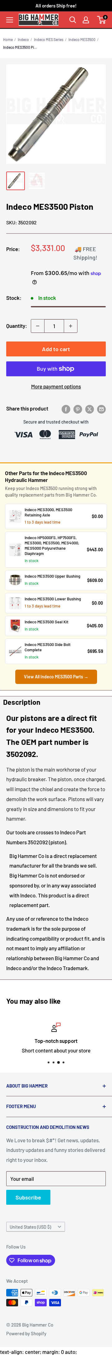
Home (8, 39)
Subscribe (28, 1197)
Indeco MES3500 (82, 39)
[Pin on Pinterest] (77, 409)
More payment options (56, 386)
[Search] (72, 20)
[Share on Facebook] (66, 409)
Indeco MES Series (48, 39)
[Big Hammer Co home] (38, 19)
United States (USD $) (30, 1227)
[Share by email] (101, 409)
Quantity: (16, 326)
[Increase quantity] (70, 325)
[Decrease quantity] (37, 325)
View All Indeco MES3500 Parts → (56, 676)
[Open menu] (9, 20)
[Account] (86, 20)
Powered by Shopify (26, 1333)
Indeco (23, 39)
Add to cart (56, 349)
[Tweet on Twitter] (89, 409)
